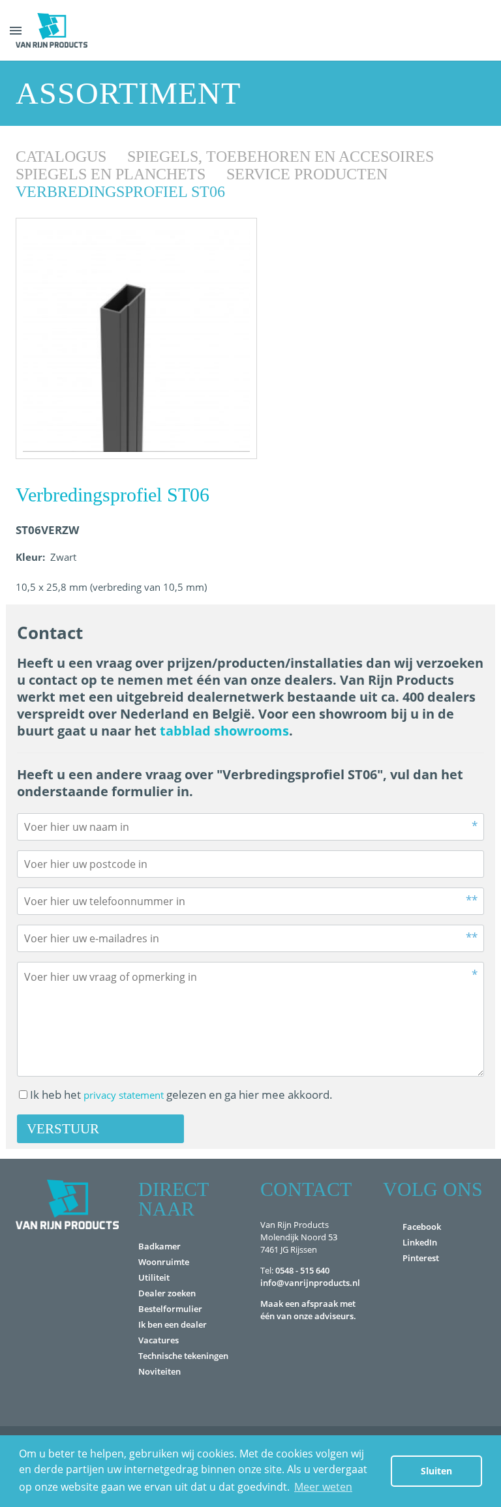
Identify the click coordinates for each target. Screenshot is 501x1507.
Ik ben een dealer (172, 1324)
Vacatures (158, 1340)
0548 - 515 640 (302, 1270)
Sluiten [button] (436, 1471)
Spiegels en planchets (112, 174)
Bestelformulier (170, 1309)
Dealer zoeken (167, 1293)
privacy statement (124, 1094)
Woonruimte (163, 1262)
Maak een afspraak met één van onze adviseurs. (308, 1310)
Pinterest (420, 1258)
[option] (136, 338)
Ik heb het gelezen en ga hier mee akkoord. (181, 1094)
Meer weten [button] (323, 1487)
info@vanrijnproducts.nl (310, 1283)
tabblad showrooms (224, 730)
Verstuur (63, 1129)
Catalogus (63, 156)
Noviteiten (159, 1371)
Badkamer (159, 1246)
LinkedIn (419, 1242)
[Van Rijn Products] (51, 30)
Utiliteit (154, 1277)
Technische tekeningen (183, 1356)
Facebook (421, 1226)
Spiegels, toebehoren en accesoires (282, 156)
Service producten (308, 174)
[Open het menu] (16, 30)
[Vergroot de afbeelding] (136, 338)
